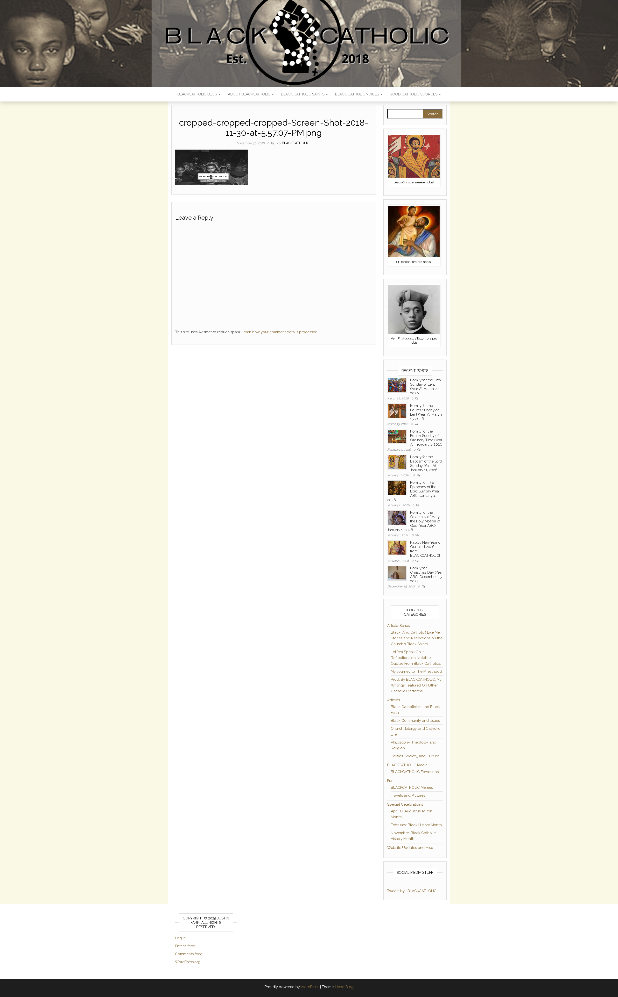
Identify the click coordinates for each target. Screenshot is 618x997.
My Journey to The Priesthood (416, 671)
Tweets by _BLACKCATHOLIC (411, 891)
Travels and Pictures (408, 795)
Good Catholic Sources (414, 94)
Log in (180, 938)
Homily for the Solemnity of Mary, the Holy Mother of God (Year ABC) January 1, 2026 (413, 521)
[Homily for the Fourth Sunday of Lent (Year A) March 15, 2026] (397, 410)
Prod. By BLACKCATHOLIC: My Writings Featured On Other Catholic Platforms (416, 685)
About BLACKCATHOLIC (249, 94)
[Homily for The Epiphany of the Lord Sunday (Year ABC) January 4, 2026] (397, 487)
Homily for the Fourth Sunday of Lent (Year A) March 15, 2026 (426, 412)
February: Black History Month (416, 825)
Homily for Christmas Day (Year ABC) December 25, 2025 (426, 574)
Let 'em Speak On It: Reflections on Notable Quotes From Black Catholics (416, 658)
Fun (390, 781)
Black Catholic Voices (357, 94)
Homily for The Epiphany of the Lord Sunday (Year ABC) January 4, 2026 (413, 491)
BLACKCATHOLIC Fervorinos (415, 772)
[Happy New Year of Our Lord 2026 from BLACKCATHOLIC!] (397, 547)
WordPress (310, 987)
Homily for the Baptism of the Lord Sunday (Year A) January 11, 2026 (426, 463)
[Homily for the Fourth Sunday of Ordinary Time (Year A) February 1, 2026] (397, 436)
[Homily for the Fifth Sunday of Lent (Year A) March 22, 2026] (397, 385)
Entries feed (185, 946)
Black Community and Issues (415, 720)
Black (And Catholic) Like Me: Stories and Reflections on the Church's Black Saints (416, 638)
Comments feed (189, 954)
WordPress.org (187, 962)
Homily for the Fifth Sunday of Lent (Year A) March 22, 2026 (425, 386)
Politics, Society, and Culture (415, 756)
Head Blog (344, 987)
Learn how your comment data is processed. (280, 332)
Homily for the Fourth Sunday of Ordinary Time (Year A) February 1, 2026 (426, 438)
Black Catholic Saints (303, 94)
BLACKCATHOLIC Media (407, 765)
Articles (393, 700)
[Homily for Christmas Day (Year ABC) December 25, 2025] (397, 573)
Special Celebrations (405, 804)
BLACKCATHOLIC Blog (197, 94)
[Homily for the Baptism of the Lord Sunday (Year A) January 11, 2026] (397, 462)
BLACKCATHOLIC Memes (412, 787)
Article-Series (398, 625)
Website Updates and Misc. (410, 847)
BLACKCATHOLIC (295, 143)
